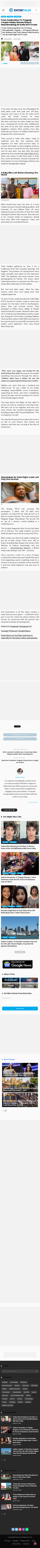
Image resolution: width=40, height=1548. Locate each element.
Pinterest (13, 631)
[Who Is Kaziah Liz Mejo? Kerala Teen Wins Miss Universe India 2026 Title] (20, 1070)
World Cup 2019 (7, 1405)
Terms (33, 1541)
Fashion (17, 1385)
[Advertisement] (20, 3)
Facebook (14, 626)
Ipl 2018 (26, 1392)
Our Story (8, 1541)
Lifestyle (5, 1395)
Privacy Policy (16, 1544)
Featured (25, 1385)
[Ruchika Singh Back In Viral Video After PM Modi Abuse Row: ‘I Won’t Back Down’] (20, 896)
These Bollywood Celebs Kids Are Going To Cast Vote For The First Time (24, 1496)
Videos (19, 906)
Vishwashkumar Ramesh (20, 548)
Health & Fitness (14, 1389)
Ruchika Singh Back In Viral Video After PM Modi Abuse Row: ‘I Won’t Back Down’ (18, 911)
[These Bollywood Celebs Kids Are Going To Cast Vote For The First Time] (6, 1497)
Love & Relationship (17, 1395)
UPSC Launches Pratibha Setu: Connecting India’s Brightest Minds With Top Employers (20, 753)
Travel (5, 937)
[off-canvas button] (3, 10)
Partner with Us (25, 1541)
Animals (4, 1382)
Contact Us (26, 1544)
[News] (29, 980)
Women (28, 1402)
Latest (34, 1392)
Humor (25, 1389)
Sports (12, 1399)
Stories (10, 16)
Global (4, 1389)
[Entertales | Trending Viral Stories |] (20, 10)
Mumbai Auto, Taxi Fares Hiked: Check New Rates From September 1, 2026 (19, 1089)
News (3, 16)
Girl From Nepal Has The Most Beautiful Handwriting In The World (25, 1506)
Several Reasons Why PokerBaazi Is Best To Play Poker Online (25, 1476)
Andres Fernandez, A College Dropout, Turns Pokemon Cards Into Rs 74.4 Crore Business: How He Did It (18, 879)
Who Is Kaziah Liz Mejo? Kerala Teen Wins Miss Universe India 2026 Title (19, 1074)
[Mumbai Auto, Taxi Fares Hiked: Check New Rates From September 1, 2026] (20, 1085)
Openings (15, 1541)
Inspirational (17, 1392)
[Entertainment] (11, 980)
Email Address (6, 998)
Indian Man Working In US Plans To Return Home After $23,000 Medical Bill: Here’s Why (18, 847)
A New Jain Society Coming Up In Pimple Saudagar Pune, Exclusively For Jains (25, 1486)
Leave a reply (8, 810)
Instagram (23, 626)
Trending (17, 16)
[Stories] (29, 985)
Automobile (14, 1382)
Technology (29, 1399)
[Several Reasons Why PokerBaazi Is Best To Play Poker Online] (6, 1476)
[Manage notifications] (35, 1543)
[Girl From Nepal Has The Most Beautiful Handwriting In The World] (6, 1507)
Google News (24, 631)
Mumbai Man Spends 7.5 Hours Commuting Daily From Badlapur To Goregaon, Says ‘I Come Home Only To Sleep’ (19, 1103)
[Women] (11, 985)
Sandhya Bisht (8, 39)
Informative (6, 1392)
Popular (4, 1399)
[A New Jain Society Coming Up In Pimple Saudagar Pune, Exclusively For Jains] (6, 1486)
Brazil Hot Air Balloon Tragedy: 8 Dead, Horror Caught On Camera (20, 761)
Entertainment (7, 1385)
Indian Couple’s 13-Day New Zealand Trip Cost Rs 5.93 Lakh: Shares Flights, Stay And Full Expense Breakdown (19, 943)
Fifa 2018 (34, 1385)
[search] (36, 10)
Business (5, 873)
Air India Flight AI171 (30, 153)
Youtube (4, 631)
